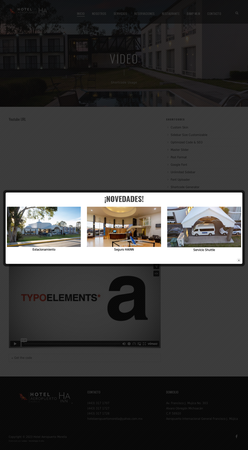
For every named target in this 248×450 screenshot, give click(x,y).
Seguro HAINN (124, 249)
